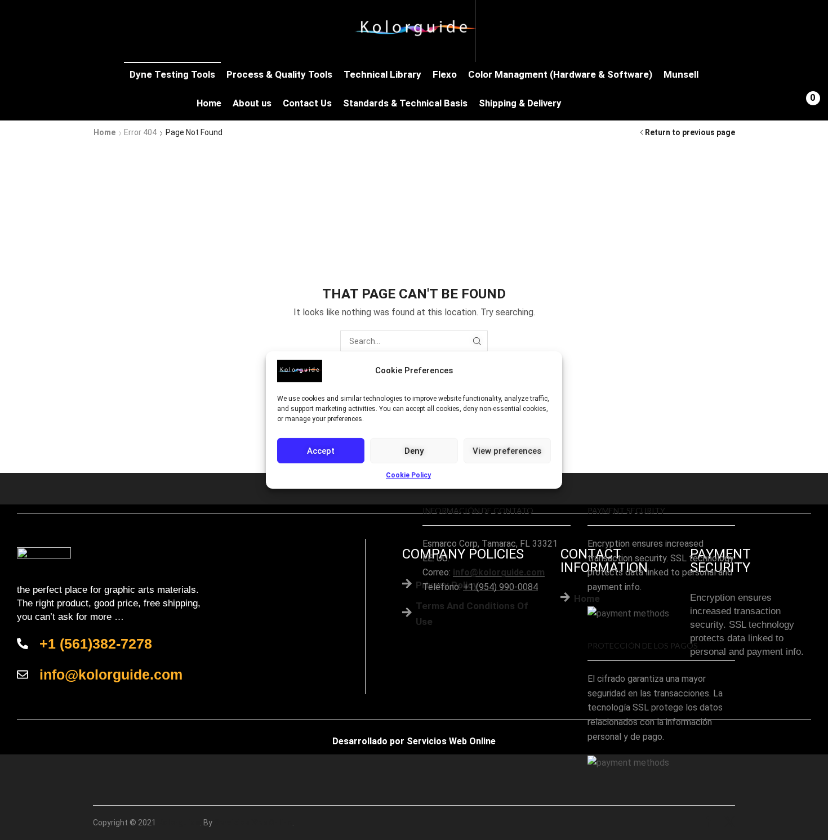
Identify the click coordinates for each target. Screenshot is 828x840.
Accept (321, 450)
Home (209, 103)
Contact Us (307, 103)
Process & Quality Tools (279, 74)
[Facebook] (707, 822)
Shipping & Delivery (520, 103)
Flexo (445, 74)
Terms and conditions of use (472, 613)
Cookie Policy (408, 475)
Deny (414, 450)
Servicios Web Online (451, 741)
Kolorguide (179, 822)
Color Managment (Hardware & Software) (560, 74)
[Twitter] (729, 822)
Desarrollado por (368, 741)
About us (252, 103)
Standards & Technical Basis (405, 103)
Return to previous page (690, 132)
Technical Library (382, 74)
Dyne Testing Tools (172, 74)
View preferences (507, 450)
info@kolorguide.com (499, 572)
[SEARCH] (477, 340)
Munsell (681, 74)
